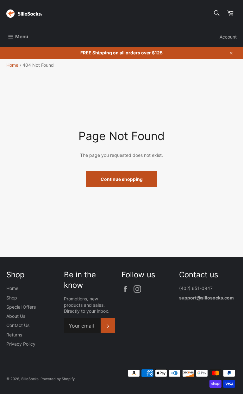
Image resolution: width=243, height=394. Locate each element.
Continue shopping (122, 179)
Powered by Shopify (57, 379)
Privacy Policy (20, 344)
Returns (14, 334)
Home (12, 65)
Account (228, 37)
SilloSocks (30, 379)
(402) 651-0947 (196, 288)
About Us (15, 316)
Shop (11, 297)
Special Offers (21, 307)
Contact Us (17, 325)
